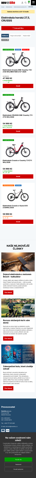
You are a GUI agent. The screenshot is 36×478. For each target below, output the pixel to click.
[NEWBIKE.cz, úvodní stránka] (8, 2)
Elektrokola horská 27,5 (20, 6)
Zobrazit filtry (19, 28)
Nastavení (18, 464)
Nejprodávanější (15, 36)
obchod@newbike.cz (12, 426)
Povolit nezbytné (18, 469)
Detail (18, 86)
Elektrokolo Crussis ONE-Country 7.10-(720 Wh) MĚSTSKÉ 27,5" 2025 (17, 71)
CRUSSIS (4, 39)
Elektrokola (9, 6)
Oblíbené (5, 36)
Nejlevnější (26, 36)
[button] (25, 2)
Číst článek (8, 292)
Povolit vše (18, 459)
